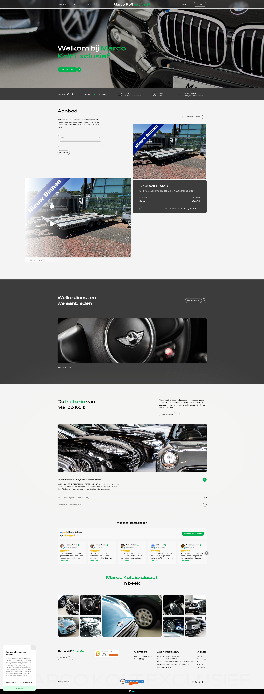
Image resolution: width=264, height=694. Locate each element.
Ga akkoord (19, 688)
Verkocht (73, 4)
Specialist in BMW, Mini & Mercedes (79, 479)
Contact (186, 4)
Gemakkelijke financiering (73, 497)
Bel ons (88, 94)
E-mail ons (102, 94)
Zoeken (64, 153)
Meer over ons (167, 414)
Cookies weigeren (26, 682)
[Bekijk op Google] (62, 546)
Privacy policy (63, 682)
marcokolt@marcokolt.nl (144, 656)
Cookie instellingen (12, 682)
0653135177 (139, 659)
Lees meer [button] (64, 560)
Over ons (86, 4)
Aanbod (62, 4)
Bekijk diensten (193, 300)
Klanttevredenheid (69, 504)
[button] (57, 553)
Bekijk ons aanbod (67, 69)
